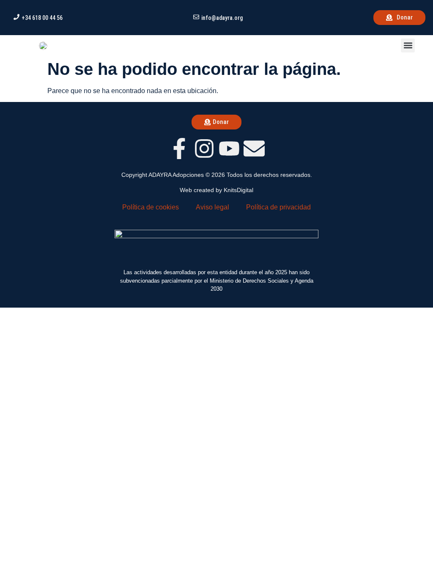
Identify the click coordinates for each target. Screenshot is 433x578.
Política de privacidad (278, 207)
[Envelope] (254, 148)
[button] (408, 45)
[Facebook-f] (179, 148)
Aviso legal (212, 207)
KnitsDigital (238, 190)
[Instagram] (204, 148)
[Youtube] (229, 148)
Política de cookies (150, 207)
